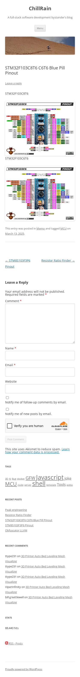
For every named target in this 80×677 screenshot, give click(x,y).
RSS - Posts (15, 643)
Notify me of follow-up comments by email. (36, 402)
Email (10, 365)
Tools (61, 484)
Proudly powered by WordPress (23, 669)
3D (6, 478)
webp (70, 484)
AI (10, 478)
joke (67, 478)
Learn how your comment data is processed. (37, 450)
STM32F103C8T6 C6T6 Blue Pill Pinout (28, 520)
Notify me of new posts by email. (28, 414)
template (51, 484)
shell (38, 483)
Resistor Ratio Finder (58, 260)
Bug (14, 478)
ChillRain (40, 8)
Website (11, 381)
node (20, 484)
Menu (40, 28)
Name (10, 348)
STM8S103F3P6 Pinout (19, 525)
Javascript (50, 477)
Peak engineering (16, 510)
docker (21, 478)
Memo (40, 228)
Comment (13, 301)
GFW (30, 478)
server (27, 484)
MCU (63, 228)
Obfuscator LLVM (16, 530)
